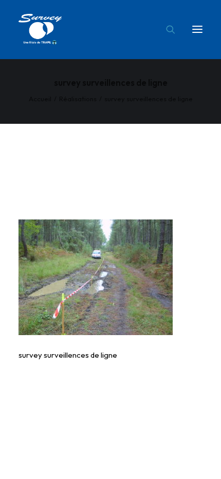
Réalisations (78, 99)
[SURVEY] (40, 29)
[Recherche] (166, 29)
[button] (197, 29)
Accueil (40, 99)
